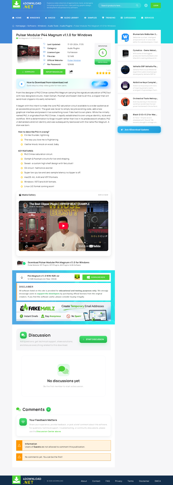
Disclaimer (144, 481)
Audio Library (71, 17)
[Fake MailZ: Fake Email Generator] (63, 312)
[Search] (137, 5)
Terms (131, 481)
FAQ (108, 481)
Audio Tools (53, 25)
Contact (96, 481)
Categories (130, 17)
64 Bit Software (75, 265)
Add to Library (102, 62)
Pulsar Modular (33, 265)
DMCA (158, 481)
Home (18, 17)
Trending (110, 17)
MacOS (51, 17)
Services (149, 17)
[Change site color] (146, 5)
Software (31, 25)
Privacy (118, 481)
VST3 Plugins (54, 265)
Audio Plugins (66, 25)
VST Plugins (44, 265)
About (84, 481)
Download (29, 72)
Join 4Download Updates (136, 129)
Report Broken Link (54, 72)
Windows (35, 17)
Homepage (20, 25)
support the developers (48, 294)
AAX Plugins (64, 265)
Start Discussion (95, 339)
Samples (92, 17)
